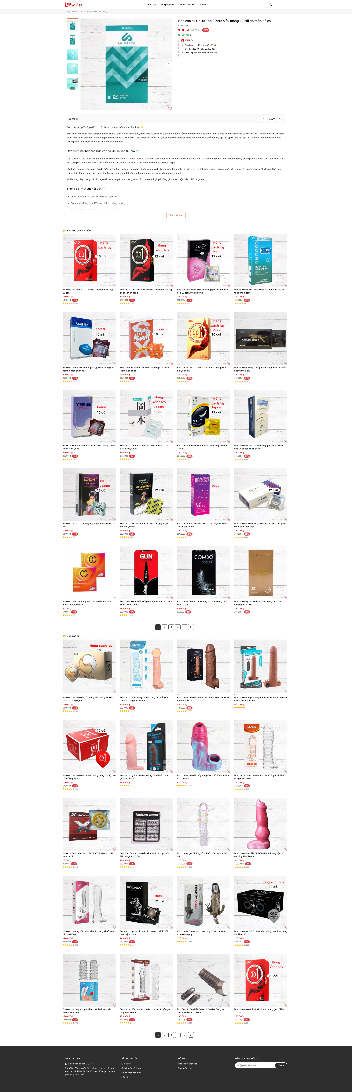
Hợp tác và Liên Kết (187, 1063)
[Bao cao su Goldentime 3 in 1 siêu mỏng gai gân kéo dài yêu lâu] (146, 494)
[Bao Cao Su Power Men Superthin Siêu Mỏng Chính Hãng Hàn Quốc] (89, 416)
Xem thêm (174, 215)
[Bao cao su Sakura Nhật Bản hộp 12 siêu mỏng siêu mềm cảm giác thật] (260, 494)
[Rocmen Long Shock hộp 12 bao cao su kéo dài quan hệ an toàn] (146, 902)
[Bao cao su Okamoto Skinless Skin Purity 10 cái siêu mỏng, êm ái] (146, 416)
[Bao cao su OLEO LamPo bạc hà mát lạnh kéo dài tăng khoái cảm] (260, 260)
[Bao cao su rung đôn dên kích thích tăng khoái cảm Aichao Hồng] (89, 902)
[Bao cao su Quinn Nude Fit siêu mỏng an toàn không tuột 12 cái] (260, 572)
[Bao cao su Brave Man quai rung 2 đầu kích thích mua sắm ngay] (203, 902)
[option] (72, 25)
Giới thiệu (126, 1063)
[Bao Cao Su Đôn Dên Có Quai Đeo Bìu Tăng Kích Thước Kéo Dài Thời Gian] (203, 980)
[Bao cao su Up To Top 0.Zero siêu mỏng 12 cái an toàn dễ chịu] (126, 64)
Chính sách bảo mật (131, 1072)
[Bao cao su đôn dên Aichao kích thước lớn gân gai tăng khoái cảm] (146, 980)
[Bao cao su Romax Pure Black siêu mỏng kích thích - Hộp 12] (203, 416)
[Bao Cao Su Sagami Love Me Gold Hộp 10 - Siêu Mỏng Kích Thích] (146, 338)
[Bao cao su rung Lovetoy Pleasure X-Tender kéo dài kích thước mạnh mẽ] (260, 666)
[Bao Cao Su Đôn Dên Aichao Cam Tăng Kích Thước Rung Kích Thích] (260, 746)
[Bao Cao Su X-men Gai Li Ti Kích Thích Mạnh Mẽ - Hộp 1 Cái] (89, 824)
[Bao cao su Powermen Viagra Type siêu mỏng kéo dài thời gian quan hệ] (89, 338)
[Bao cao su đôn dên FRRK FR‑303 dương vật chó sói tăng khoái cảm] (260, 824)
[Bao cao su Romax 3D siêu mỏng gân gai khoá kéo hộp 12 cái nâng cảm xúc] (203, 260)
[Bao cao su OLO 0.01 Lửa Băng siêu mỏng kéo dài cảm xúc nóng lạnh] (89, 666)
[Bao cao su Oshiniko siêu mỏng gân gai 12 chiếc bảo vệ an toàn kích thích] (260, 416)
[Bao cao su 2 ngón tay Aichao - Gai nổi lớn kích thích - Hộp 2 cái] (89, 980)
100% (272, 118)
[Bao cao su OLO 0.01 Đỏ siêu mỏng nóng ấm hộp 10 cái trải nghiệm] (89, 746)
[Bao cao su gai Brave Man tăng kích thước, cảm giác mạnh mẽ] (146, 746)
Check (281, 1065)
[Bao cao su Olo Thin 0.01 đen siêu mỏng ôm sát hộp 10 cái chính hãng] (146, 260)
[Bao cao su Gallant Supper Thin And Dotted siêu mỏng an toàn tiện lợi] (89, 572)
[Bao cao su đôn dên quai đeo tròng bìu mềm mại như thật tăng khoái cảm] (146, 666)
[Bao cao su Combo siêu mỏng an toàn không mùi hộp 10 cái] (203, 572)
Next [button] (169, 64)
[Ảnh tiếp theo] (72, 88)
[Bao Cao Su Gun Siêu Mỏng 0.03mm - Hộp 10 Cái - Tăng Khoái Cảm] (146, 572)
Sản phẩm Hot (185, 1068)
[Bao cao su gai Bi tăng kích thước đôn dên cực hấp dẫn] (203, 824)
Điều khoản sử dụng (131, 1068)
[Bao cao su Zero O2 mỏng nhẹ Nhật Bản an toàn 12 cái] (89, 494)
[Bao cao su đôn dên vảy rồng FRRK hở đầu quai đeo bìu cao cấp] (203, 746)
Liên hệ (124, 1077)
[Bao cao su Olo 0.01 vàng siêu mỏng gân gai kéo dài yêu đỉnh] (203, 338)
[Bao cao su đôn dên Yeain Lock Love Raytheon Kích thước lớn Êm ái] (203, 666)
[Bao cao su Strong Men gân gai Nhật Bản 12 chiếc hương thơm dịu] (260, 338)
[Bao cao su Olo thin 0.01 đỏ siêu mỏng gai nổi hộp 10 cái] (89, 260)
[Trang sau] (191, 627)
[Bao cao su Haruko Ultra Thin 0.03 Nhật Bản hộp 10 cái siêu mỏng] (203, 494)
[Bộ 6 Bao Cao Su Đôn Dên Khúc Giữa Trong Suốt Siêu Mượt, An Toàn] (146, 824)
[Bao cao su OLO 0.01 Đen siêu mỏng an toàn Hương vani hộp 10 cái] (260, 902)
